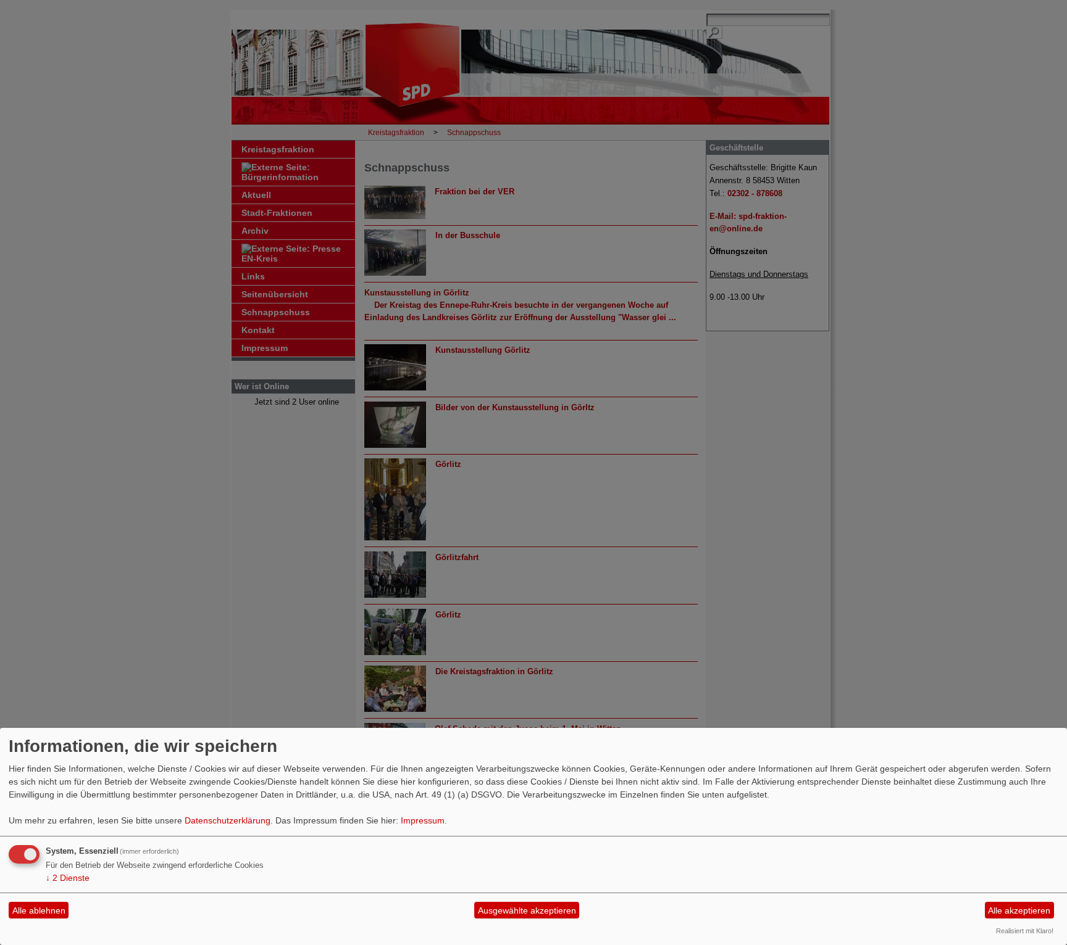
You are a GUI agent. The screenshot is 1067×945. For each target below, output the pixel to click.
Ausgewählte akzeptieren (527, 910)
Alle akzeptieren (1019, 910)
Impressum (423, 820)
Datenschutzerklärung (227, 820)
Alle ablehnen (38, 910)
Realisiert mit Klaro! (1024, 931)
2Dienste (68, 878)
